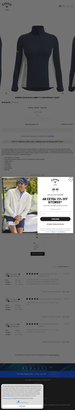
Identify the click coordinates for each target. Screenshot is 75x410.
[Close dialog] (70, 179)
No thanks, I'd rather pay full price (55, 224)
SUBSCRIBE (55, 219)
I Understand (22, 406)
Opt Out (9, 398)
